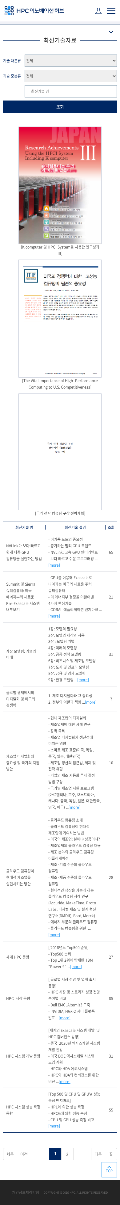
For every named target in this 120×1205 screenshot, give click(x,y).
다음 (98, 1154)
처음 (10, 1154)
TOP (109, 1170)
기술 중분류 (12, 76)
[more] (54, 565)
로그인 (99, 11)
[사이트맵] (111, 11)
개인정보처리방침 (25, 1192)
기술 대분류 (12, 60)
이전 (24, 1154)
